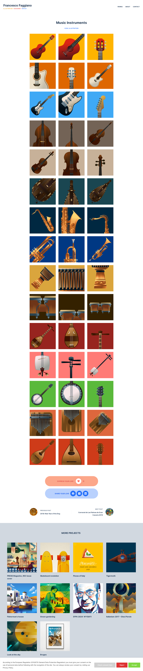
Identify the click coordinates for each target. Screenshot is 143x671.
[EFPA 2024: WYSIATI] (88, 598)
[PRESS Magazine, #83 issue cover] (22, 557)
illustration (73, 28)
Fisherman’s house (15, 617)
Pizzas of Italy (79, 576)
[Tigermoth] (121, 557)
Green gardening (47, 617)
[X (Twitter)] (79, 493)
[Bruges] (55, 636)
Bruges (43, 655)
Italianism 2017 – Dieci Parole (118, 617)
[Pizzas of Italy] (88, 557)
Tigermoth (111, 576)
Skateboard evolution (49, 576)
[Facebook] (73, 493)
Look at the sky (13, 655)
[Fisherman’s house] (22, 598)
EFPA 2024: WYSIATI (82, 617)
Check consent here (105, 665)
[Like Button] (78, 481)
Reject (122, 665)
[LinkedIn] (85, 493)
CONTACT (136, 7)
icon (66, 28)
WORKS (120, 7)
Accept (134, 665)
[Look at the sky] (22, 636)
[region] (71, 664)
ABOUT (127, 7)
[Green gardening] (55, 598)
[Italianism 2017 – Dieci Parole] (121, 598)
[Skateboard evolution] (55, 557)
